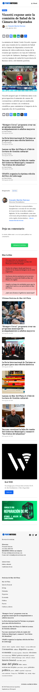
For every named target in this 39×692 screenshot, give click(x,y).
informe (33, 657)
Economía (5, 597)
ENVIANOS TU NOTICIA (19, 245)
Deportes (5, 594)
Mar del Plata (6, 582)
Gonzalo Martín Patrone (16, 26)
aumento (18, 646)
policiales (31, 667)
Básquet (23, 646)
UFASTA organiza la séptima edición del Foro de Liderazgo (18, 175)
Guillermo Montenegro (16, 657)
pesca (25, 667)
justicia (24, 660)
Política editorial (6, 564)
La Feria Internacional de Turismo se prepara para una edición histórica (18, 139)
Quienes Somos (6, 561)
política (6, 670)
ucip (26, 673)
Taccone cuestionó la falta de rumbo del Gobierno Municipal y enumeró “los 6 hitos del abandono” (18, 162)
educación (25, 653)
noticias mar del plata (9, 667)
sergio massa (28, 670)
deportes (23, 649)
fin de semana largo (6, 655)
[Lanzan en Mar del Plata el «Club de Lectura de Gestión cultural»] (13, 382)
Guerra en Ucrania (6, 657)
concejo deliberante (30, 646)
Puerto (4, 603)
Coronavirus (7, 649)
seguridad (21, 670)
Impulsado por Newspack (9, 689)
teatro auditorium (6, 673)
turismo (21, 673)
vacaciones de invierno (7, 675)
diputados (30, 649)
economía (6, 652)
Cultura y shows (7, 607)
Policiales (5, 591)
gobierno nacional (22, 655)
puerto (12, 670)
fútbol (14, 655)
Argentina (13, 646)
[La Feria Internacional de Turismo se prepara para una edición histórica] (13, 349)
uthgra (33, 673)
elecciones (32, 653)
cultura (16, 649)
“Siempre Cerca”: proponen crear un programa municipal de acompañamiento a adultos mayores (19, 127)
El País (5, 10)
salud (17, 670)
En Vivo (15, 190)
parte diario (20, 667)
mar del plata (10, 664)
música (25, 664)
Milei (20, 664)
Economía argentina (17, 652)
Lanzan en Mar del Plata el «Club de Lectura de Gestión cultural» (18, 150)
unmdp (29, 673)
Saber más (9, 492)
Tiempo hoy (14, 673)
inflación (28, 657)
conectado (18, 234)
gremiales (31, 655)
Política (4, 600)
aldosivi (4, 646)
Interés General (7, 585)
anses (8, 647)
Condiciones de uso (7, 566)
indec (23, 657)
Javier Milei (19, 660)
